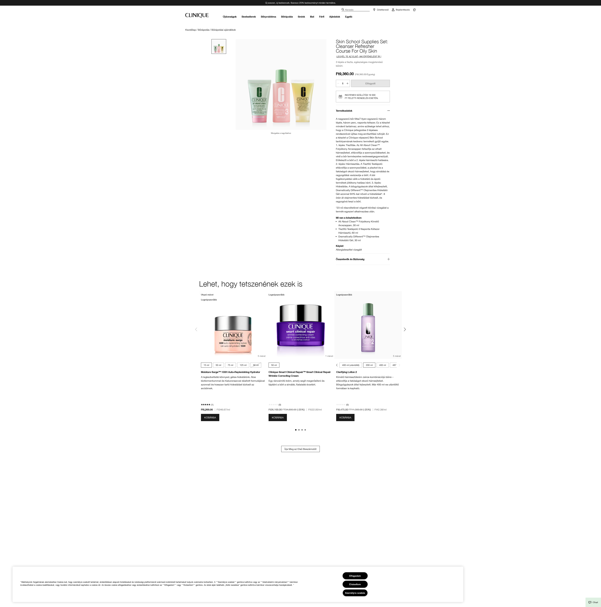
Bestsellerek (249, 16)
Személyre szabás (355, 593)
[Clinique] (197, 15)
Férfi (321, 16)
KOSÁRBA (210, 417)
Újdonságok (230, 16)
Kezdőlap (190, 29)
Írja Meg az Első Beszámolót (300, 449)
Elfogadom (355, 575)
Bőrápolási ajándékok (223, 29)
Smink (301, 16)
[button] (593, 602)
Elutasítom (355, 584)
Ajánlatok (334, 16)
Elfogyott (370, 83)
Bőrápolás (287, 16)
